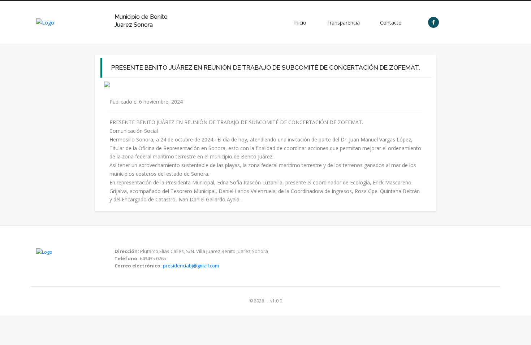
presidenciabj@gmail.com (191, 265)
